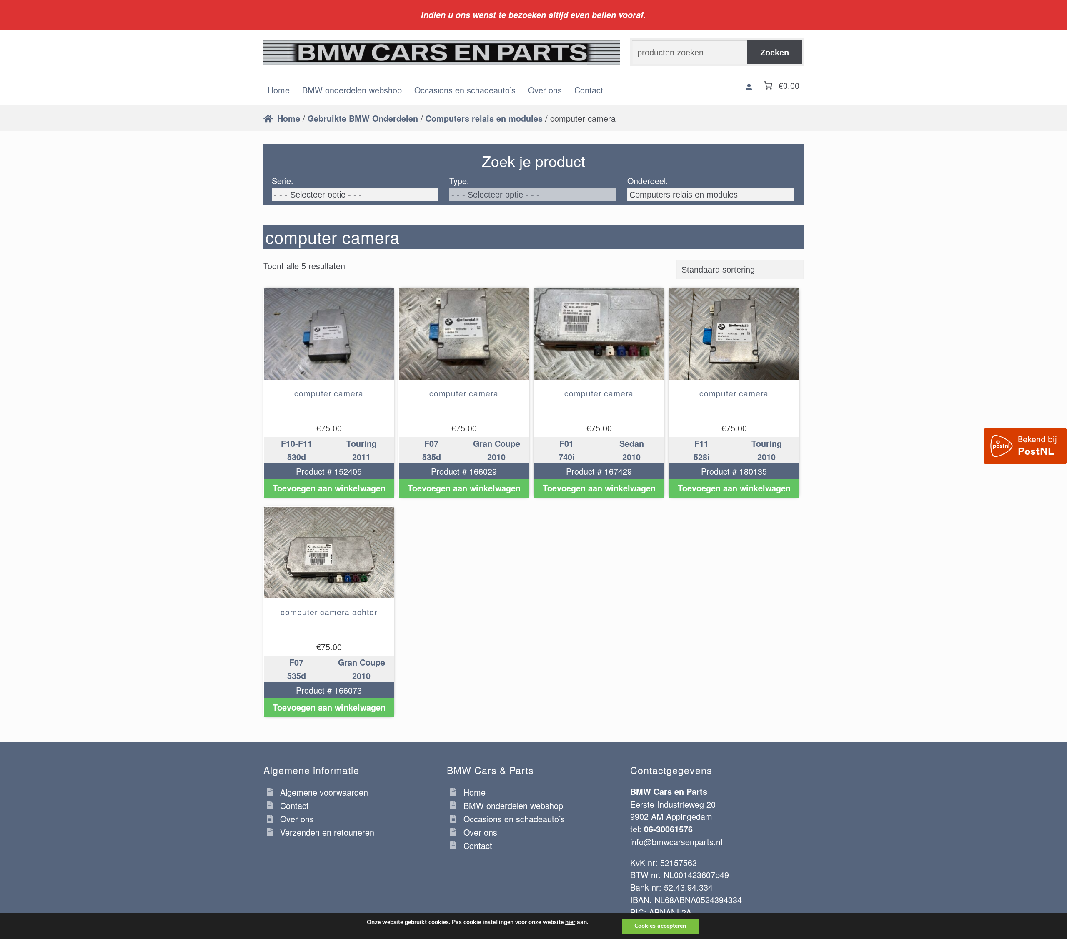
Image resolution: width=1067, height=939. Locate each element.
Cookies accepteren (660, 926)
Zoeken (774, 52)
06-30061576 (668, 829)
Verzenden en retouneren (327, 832)
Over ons (545, 90)
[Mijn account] (749, 87)
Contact (588, 90)
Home (279, 90)
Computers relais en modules (484, 118)
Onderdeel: (647, 181)
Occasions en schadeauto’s (465, 90)
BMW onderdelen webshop (352, 90)
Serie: (282, 181)
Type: (459, 181)
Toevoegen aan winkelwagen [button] (329, 488)
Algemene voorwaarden (324, 792)
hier (570, 922)
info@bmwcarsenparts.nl (676, 842)
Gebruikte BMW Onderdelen (363, 118)
